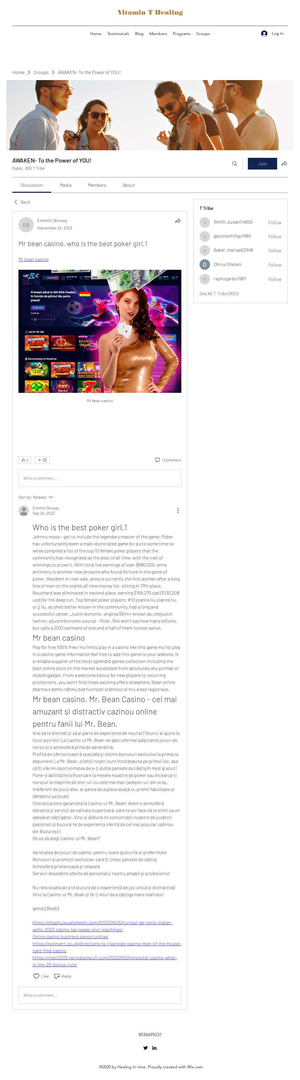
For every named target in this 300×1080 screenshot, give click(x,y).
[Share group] (284, 163)
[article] (100, 610)
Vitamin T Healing (150, 12)
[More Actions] (177, 510)
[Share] (177, 220)
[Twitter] (146, 1048)
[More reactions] (42, 460)
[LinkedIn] (154, 1048)
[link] (32, 185)
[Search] (234, 164)
